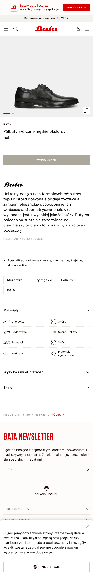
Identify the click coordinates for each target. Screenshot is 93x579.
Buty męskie (42, 280)
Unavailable (76, 7)
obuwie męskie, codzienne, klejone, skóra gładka (45, 262)
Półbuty (67, 280)
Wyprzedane (46, 160)
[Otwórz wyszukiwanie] (15, 28)
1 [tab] (6, 113)
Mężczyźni (15, 280)
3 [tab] (12, 113)
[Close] (88, 526)
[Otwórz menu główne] (6, 28)
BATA (7, 124)
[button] (87, 28)
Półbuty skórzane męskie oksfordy (34, 131)
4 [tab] (13, 113)
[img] (46, 322)
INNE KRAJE (50, 567)
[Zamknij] (4, 7)
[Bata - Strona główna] (46, 28)
